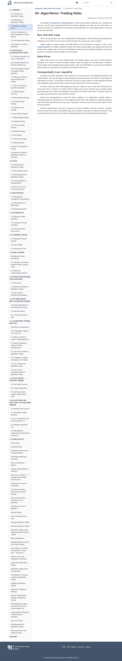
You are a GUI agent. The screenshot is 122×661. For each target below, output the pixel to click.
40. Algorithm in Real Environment (17, 257)
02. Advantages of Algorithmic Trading (17, 21)
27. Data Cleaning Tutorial (19, 171)
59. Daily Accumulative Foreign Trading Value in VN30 (18, 394)
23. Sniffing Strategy (17, 143)
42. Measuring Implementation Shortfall (19, 272)
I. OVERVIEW (15, 10)
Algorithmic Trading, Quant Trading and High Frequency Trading (20, 532)
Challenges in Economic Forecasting (18, 484)
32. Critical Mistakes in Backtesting (18, 204)
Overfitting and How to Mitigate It (18, 507)
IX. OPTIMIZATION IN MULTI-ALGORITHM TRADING (19, 300)
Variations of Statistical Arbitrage (18, 590)
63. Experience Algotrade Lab (19, 426)
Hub (68, 647)
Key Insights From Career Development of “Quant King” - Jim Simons (19, 550)
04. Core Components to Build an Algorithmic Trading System (20, 34)
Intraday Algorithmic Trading (20, 522)
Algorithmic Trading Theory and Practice (48, 8)
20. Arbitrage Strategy (18, 131)
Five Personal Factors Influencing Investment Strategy (18, 491)
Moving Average (16, 512)
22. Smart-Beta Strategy (19, 139)
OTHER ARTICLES (17, 439)
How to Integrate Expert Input (19, 517)
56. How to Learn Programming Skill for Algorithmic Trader (18, 372)
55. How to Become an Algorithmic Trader (18, 365)
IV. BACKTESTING (17, 193)
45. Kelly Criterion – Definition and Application (19, 294)
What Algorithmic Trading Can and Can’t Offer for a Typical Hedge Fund (19, 606)
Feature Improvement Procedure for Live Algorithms (18, 500)
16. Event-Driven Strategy (19, 114)
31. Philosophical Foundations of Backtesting (20, 198)
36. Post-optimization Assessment (18, 230)
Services (81, 647)
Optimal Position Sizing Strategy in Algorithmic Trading (18, 597)
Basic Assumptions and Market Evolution (18, 631)
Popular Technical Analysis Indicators (20, 470)
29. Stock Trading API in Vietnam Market (18, 182)
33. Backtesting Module (18, 209)
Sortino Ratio (15, 443)
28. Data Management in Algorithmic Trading (19, 176)
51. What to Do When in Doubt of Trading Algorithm (19, 338)
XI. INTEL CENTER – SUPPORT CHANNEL (17, 379)
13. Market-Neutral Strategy (20, 98)
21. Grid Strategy (16, 135)
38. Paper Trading (16, 245)
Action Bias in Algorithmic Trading (19, 564)
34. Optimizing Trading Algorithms (18, 218)
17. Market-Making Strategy (20, 117)
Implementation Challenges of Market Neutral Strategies (20, 614)
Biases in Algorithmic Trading (18, 464)
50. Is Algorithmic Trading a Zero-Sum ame (20, 332)
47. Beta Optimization (18, 311)
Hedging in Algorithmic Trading (18, 584)
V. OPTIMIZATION (17, 213)
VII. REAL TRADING (17, 252)
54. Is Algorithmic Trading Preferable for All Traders (19, 359)
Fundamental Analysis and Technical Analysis (19, 452)
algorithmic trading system (62, 23)
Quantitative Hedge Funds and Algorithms (19, 570)
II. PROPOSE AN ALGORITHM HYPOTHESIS (18, 51)
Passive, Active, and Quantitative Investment (18, 558)
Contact (87, 647)
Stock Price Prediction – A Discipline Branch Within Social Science (19, 477)
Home (64, 647)
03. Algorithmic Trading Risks (18, 27)
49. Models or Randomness (20, 327)
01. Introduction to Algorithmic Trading (17, 15)
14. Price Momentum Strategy (18, 102)
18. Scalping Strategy (18, 121)
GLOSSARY (13, 637)
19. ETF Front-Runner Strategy (18, 126)
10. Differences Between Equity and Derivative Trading (19, 79)
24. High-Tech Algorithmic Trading (19, 147)
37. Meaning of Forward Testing (18, 240)
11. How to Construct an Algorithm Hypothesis (19, 86)
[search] (111, 3)
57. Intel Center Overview (19, 384)
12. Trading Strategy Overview (17, 93)
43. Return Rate (16, 283)
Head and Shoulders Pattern (20, 526)
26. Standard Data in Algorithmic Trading (17, 166)
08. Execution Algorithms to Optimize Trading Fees (20, 64)
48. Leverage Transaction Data (19, 316)
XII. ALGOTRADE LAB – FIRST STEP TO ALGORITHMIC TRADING (20, 402)
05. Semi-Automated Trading (20, 40)
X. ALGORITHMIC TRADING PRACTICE (19, 322)
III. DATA (14, 161)
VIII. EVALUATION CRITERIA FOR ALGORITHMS (19, 278)
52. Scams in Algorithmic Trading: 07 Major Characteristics (19, 345)
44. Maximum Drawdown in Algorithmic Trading (19, 288)
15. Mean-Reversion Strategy (17, 109)
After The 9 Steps (17, 621)
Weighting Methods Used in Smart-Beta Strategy (20, 543)
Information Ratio (16, 447)
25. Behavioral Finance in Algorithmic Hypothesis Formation (19, 155)
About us (74, 647)
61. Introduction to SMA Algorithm (18, 413)
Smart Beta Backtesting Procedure (18, 458)
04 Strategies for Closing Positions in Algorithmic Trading (19, 577)
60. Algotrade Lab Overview (20, 409)
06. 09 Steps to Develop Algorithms (19, 45)
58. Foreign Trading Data (19, 388)
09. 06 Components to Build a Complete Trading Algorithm (20, 71)
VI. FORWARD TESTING (19, 235)
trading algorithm (44, 47)
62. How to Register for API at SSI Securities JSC (20, 420)
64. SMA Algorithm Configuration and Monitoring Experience (20, 433)
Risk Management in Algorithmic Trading (17, 625)
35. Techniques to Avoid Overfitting (19, 224)
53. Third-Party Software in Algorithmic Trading (19, 352)
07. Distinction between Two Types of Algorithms (20, 57)
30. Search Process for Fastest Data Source (18, 188)
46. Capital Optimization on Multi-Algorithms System (19, 306)
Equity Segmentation (17, 538)
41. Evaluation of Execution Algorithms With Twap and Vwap (19, 264)
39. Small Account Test (18, 249)
